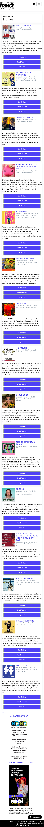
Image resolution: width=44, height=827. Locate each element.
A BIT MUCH (21, 348)
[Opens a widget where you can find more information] (35, 817)
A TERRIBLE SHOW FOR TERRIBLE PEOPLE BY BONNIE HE (26, 167)
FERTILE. (20, 489)
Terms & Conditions (17, 821)
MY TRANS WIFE (23, 666)
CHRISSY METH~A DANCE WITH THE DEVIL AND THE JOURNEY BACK (27, 537)
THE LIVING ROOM (24, 117)
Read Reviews (22, 62)
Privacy (41, 821)
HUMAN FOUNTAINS (25, 621)
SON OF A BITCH (23, 26)
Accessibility (31, 821)
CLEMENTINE (22, 395)
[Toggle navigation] (39, 4)
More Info (22, 67)
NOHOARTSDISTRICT (18, 716)
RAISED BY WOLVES (25, 578)
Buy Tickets (22, 57)
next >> (5, 712)
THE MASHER (22, 303)
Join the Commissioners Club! (21, 763)
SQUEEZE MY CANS (25, 258)
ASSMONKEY (22, 212)
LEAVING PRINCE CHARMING (24, 74)
